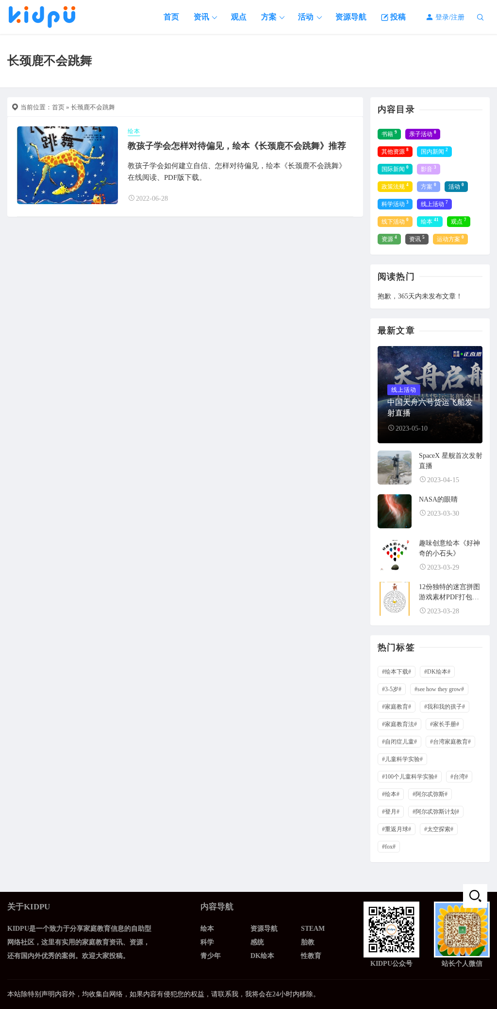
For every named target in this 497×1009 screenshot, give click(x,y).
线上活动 (434, 204)
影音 (428, 169)
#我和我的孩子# (444, 706)
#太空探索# (438, 829)
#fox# (389, 846)
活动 (306, 17)
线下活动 (395, 221)
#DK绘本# (437, 671)
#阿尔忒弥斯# (430, 794)
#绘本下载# (396, 671)
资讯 (201, 17)
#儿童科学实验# (402, 759)
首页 (171, 17)
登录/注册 (448, 17)
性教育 (311, 955)
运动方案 (450, 239)
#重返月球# (396, 829)
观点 (239, 17)
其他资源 (395, 151)
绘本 (134, 131)
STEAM (313, 928)
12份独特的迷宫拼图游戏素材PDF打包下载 (449, 597)
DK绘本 (262, 955)
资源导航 (350, 17)
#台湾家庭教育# (450, 741)
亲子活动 (422, 134)
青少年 (210, 955)
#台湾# (459, 776)
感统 (257, 942)
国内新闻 (434, 151)
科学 (207, 942)
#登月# (390, 811)
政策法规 (395, 186)
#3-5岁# (391, 689)
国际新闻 (395, 169)
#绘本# (390, 794)
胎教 (308, 942)
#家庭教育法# (399, 724)
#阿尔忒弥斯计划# (436, 811)
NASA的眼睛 (438, 499)
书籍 (389, 134)
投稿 (397, 17)
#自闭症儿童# (399, 741)
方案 (269, 17)
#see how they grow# (439, 689)
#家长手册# (444, 724)
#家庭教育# (396, 706)
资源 (389, 239)
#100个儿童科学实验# (409, 776)
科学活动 (395, 204)
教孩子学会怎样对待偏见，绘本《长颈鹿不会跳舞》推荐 (237, 146)
